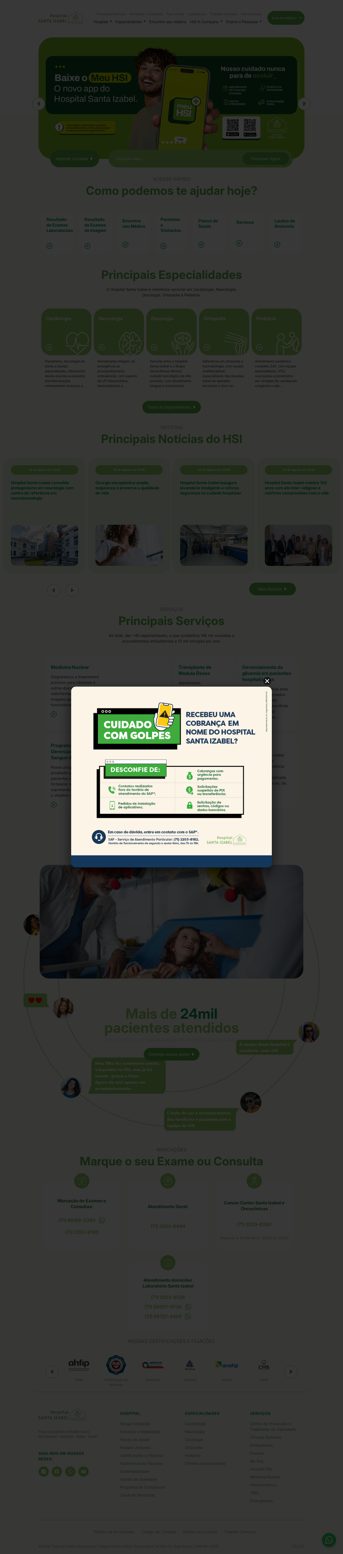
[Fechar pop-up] (267, 681)
